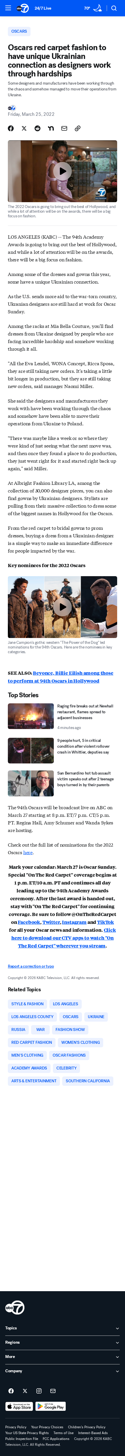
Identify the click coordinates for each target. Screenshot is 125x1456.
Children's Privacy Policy (87, 1427)
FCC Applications (56, 1439)
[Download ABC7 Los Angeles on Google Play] (50, 1406)
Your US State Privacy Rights (27, 1433)
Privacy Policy (15, 1427)
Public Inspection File (21, 1439)
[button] (8, 8)
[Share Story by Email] (64, 128)
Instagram (74, 922)
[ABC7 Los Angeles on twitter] (25, 1391)
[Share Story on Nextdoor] (51, 128)
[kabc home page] (14, 1308)
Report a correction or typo (31, 966)
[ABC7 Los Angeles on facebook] (11, 1391)
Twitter (51, 922)
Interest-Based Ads (93, 1433)
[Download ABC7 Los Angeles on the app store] (19, 1406)
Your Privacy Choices (47, 1427)
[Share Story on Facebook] (11, 128)
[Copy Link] (78, 128)
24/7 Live (43, 8)
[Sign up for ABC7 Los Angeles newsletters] (53, 1391)
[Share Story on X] (24, 128)
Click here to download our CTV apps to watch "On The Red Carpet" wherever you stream (63, 938)
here (28, 852)
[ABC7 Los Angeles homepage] (23, 8)
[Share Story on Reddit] (37, 128)
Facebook (29, 922)
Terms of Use (63, 1433)
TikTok (105, 922)
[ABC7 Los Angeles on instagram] (39, 1391)
